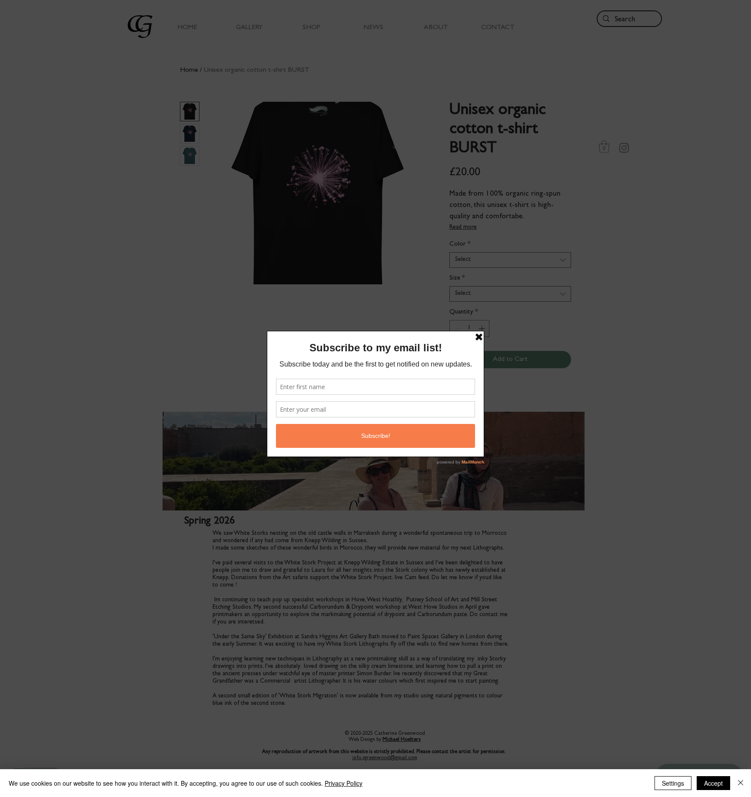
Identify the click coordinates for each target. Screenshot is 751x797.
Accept (713, 783)
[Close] (740, 783)
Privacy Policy (343, 783)
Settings (673, 783)
